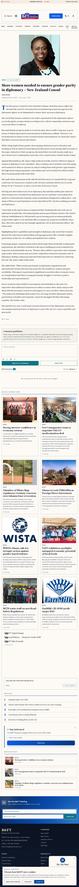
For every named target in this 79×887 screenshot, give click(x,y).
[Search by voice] (16, 15)
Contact (43, 842)
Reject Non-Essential (13, 882)
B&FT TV (67, 27)
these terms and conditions (22, 339)
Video (43, 864)
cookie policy (61, 877)
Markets (43, 860)
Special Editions (74, 27)
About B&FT (45, 833)
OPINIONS (45, 26)
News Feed (44, 857)
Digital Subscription (47, 867)
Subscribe (56, 16)
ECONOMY (19, 26)
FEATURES (36, 26)
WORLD (61, 26)
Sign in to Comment (20, 363)
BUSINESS (10, 26)
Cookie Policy (6, 864)
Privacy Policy (6, 860)
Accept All (39, 882)
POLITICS (53, 26)
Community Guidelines (9, 867)
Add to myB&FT (14, 80)
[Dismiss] (75, 728)
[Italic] (7, 359)
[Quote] (10, 359)
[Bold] (3, 359)
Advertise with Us (46, 839)
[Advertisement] (40, 660)
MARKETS (28, 26)
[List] (14, 359)
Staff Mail (44, 845)
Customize (28, 882)
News (4, 80)
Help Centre (45, 836)
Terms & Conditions (8, 857)
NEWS (3, 26)
